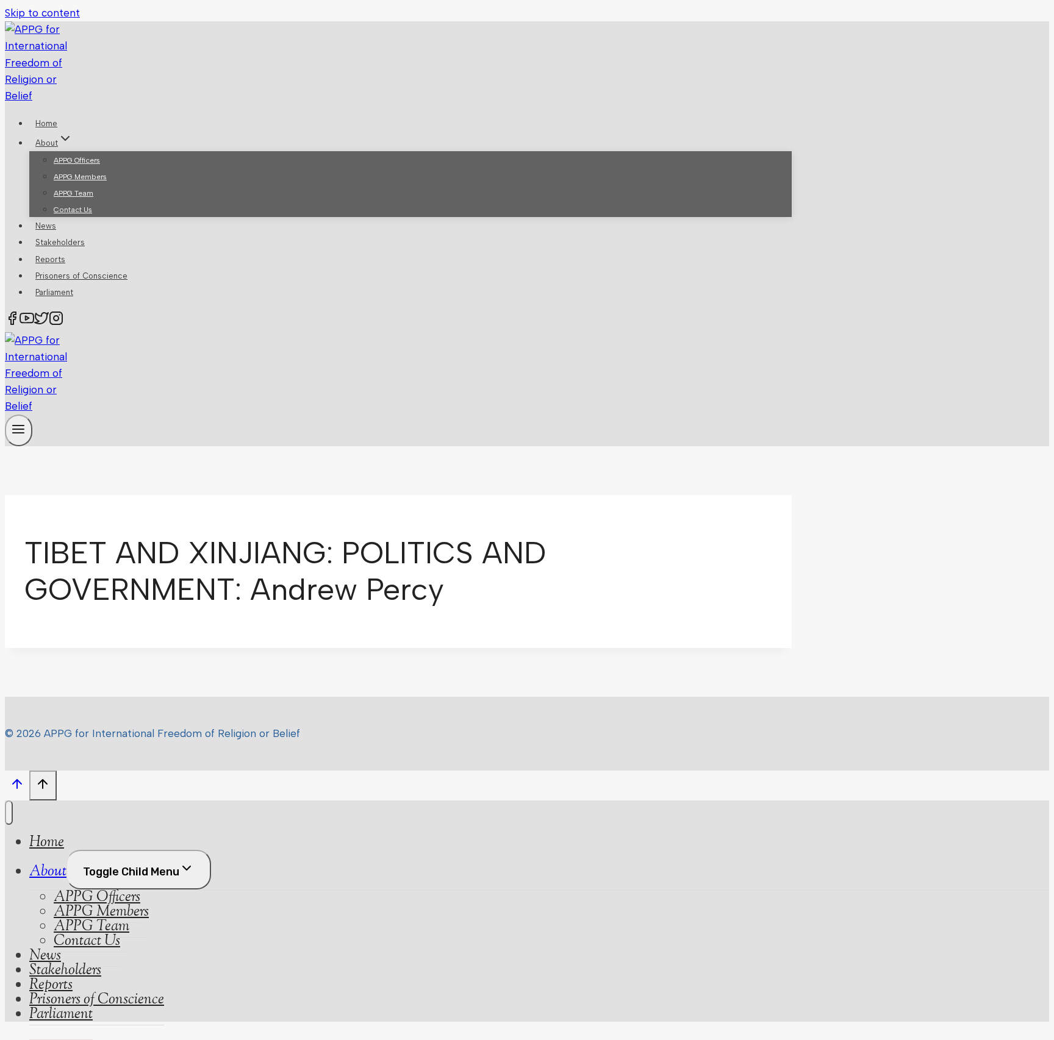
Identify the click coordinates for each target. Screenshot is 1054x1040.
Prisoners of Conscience (81, 275)
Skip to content (42, 13)
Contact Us (73, 209)
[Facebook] (12, 321)
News (45, 225)
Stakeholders (60, 242)
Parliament (54, 292)
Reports (50, 259)
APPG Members (80, 177)
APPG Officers (77, 160)
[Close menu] (9, 812)
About (47, 871)
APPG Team (73, 193)
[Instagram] (56, 321)
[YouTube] (27, 321)
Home (46, 123)
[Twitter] (41, 321)
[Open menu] (18, 430)
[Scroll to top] (17, 787)
